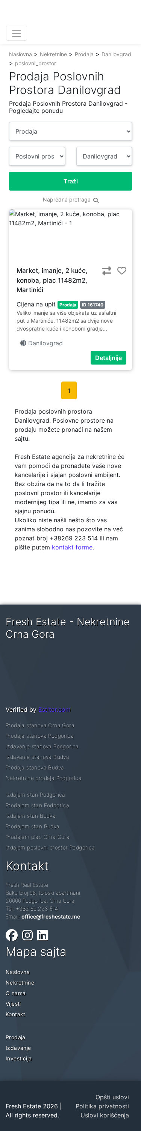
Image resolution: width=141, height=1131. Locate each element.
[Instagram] (27, 935)
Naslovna (20, 54)
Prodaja (84, 54)
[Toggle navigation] (16, 33)
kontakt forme (72, 547)
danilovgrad (44, 343)
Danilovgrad (116, 54)
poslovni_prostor (35, 63)
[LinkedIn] (42, 935)
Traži (71, 181)
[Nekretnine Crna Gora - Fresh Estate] (62, 14)
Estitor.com (54, 709)
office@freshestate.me (50, 916)
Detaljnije (108, 358)
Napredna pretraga (67, 199)
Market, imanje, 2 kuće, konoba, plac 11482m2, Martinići (52, 280)
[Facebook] (12, 935)
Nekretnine (53, 54)
